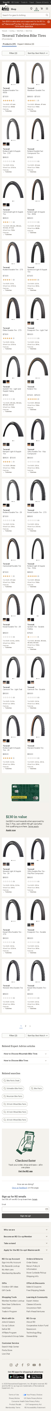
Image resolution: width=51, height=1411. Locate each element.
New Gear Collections (11, 1304)
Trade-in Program (9, 1311)
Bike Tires (29, 31)
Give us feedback (19, 1188)
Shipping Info (32, 1276)
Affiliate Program (9, 1332)
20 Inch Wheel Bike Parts (16, 1112)
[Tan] (28, 381)
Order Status (32, 1262)
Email (4, 1204)
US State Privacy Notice (33, 1398)
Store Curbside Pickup (36, 1272)
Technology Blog (33, 1332)
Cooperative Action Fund (37, 1325)
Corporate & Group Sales (13, 1336)
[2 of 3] (37, 84)
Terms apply (33, 826)
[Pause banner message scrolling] (48, 21)
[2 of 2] (38, 140)
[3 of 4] (13, 84)
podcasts (40, 1365)
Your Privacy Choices (34, 1395)
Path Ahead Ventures (35, 1311)
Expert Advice (32, 1301)
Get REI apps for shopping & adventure (25, 1372)
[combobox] (25, 15)
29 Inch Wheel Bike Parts (16, 1104)
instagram (11, 1365)
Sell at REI (6, 1329)
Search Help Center (10, 1346)
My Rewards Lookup (11, 1266)
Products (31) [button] (9, 44)
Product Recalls (15, 1404)
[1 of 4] (11, 84)
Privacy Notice (14, 1398)
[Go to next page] (30, 1026)
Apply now (11, 830)
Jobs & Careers (8, 1322)
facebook (23, 1365)
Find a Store (7, 1350)
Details (34, 1199)
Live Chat (6, 1354)
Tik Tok (17, 1365)
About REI (30, 1322)
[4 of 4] (15, 84)
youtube (34, 1365)
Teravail (4, 31)
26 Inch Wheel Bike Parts (16, 1120)
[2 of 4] (12, 84)
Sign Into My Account (11, 1262)
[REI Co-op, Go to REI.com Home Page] (5, 8)
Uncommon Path (33, 1308)
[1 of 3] (36, 84)
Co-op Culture (8, 1325)
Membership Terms (13, 1407)
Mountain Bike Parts (14, 1096)
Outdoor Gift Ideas (10, 1287)
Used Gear (6, 1308)
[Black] (7, 144)
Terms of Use (14, 1395)
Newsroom (31, 1329)
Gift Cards (6, 1290)
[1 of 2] (37, 140)
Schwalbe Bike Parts (15, 1088)
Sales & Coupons (33, 1287)
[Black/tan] (4, 144)
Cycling (11, 31)
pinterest (28, 1365)
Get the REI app (25, 1171)
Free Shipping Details (35, 1290)
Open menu (47, 8)
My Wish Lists (8, 1269)
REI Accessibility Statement (35, 1407)
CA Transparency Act (34, 1404)
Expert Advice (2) (26, 44)
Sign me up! (25, 1216)
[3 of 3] (39, 84)
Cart (41, 8)
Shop (13, 9)
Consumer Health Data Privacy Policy (25, 1401)
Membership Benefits (11, 1273)
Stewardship (31, 1336)
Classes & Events (33, 1304)
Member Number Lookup (13, 1301)
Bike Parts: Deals (13, 1081)
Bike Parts (20, 31)
